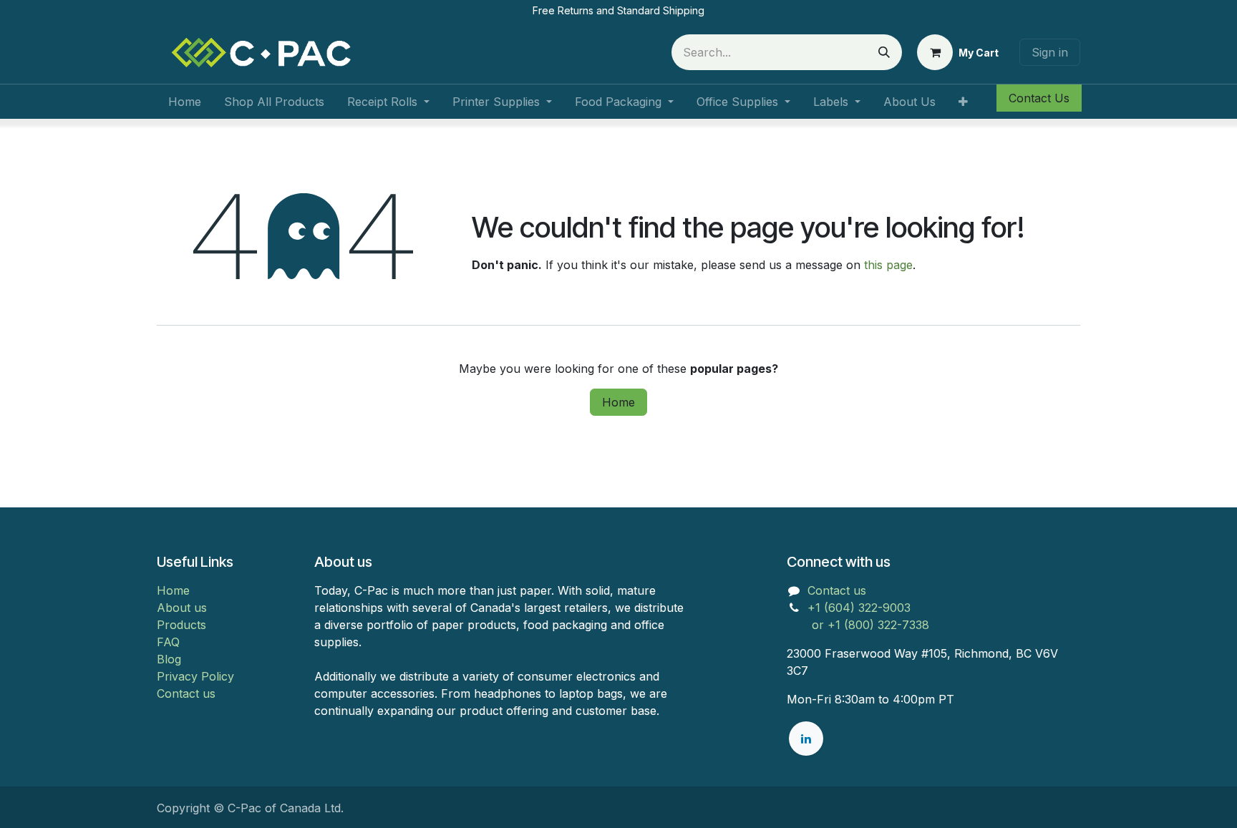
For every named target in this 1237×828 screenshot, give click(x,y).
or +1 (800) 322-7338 (858, 625)
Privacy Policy (195, 676)
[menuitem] (185, 101)
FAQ (168, 642)
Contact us (186, 693)
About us (182, 607)
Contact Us (1039, 98)
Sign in (1050, 52)
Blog (169, 659)
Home (618, 402)
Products (181, 625)
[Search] (884, 52)
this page (888, 265)
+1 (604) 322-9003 (860, 607)
